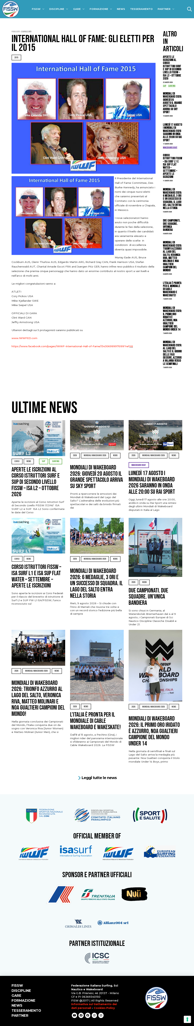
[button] (189, 9)
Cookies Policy (104, 1008)
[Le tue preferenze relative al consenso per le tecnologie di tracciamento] (187, 1019)
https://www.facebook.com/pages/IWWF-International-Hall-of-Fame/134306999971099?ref (70, 346)
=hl (131, 346)
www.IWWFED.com (24, 338)
